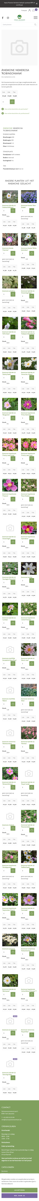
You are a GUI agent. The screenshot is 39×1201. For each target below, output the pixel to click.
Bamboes (5, 1171)
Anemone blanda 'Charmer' (7, 249)
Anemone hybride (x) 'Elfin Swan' (9, 333)
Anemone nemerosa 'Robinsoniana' (8, 742)
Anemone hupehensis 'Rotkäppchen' (9, 866)
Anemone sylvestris (8, 949)
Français (24, 10)
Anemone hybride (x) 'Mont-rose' (27, 659)
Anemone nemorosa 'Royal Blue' (27, 1031)
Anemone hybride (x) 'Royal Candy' (27, 783)
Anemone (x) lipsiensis (9, 1030)
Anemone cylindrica (8, 291)
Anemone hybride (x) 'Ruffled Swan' (27, 866)
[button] (35, 24)
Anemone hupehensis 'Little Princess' (28, 619)
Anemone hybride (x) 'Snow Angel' (9, 537)
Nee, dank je (19, 1195)
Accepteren (19, 1190)
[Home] (19, 18)
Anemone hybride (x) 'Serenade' (27, 909)
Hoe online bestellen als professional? (17, 113)
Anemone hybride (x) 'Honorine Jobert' (27, 373)
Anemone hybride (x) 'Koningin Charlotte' (9, 578)
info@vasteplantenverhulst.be (11, 1120)
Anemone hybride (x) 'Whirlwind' (9, 990)
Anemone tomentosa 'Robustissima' (28, 950)
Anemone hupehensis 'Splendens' (28, 537)
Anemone (7, 128)
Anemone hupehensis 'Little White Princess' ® (28, 990)
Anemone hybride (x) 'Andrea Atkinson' (9, 206)
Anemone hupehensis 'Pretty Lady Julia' (28, 454)
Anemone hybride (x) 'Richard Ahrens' (9, 783)
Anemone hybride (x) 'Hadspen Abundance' (28, 333)
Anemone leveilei (26, 577)
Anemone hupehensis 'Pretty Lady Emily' (9, 454)
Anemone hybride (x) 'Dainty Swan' (9, 373)
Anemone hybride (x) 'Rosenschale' (27, 826)
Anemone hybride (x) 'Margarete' (9, 414)
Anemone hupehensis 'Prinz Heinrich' (28, 414)
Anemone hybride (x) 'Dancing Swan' (9, 1073)
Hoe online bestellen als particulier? (16, 109)
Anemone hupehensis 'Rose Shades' (28, 495)
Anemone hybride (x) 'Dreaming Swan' (27, 292)
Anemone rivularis (8, 825)
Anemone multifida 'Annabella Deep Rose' (9, 659)
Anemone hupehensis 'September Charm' (9, 909)
